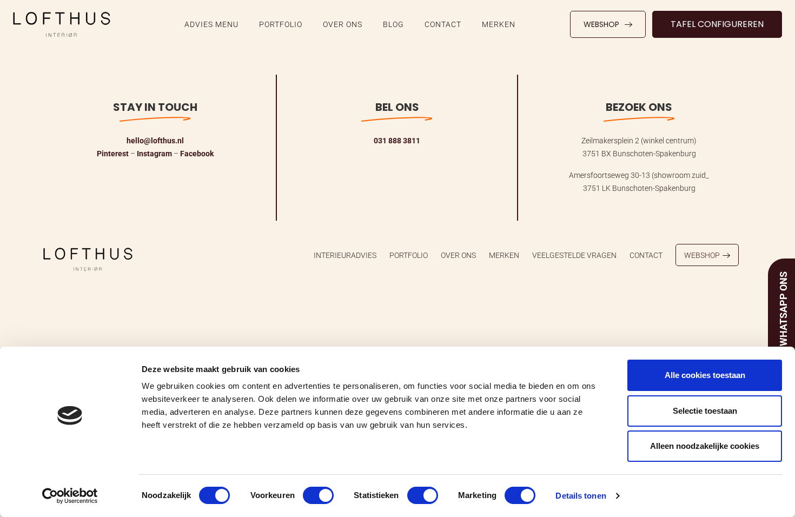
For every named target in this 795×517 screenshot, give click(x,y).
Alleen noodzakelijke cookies (704, 445)
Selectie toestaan (705, 410)
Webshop (601, 24)
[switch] (318, 495)
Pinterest (113, 153)
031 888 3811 (397, 140)
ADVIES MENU (211, 24)
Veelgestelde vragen (574, 255)
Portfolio (280, 24)
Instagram (154, 153)
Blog (393, 24)
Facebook (197, 153)
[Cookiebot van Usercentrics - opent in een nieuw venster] (70, 496)
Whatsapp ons (783, 308)
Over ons (342, 24)
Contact (443, 24)
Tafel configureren (717, 24)
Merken (498, 24)
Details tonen (580, 495)
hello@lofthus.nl (155, 140)
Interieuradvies (345, 255)
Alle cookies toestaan (705, 375)
